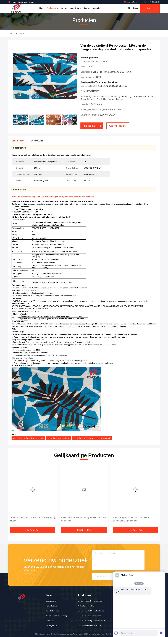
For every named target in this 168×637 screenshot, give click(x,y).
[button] (13, 495)
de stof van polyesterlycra (58, 438)
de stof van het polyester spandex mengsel (92, 438)
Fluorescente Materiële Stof (89, 626)
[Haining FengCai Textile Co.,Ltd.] (16, 8)
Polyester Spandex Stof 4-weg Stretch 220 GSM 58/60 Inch (32, 519)
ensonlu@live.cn (133, 2)
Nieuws (86, 8)
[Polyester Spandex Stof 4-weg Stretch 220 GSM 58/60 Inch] (32, 489)
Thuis (10, 33)
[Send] (161, 633)
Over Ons (74, 8)
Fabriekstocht (51, 606)
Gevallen (97, 8)
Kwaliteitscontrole (53, 611)
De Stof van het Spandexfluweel (91, 611)
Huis (41, 8)
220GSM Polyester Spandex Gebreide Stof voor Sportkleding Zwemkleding (135, 519)
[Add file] (116, 633)
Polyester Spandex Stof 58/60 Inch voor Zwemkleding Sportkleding (79, 519)
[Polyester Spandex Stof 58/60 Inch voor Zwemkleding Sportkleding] (84, 489)
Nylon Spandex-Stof (86, 606)
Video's (64, 8)
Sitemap (49, 621)
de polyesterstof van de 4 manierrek (28, 438)
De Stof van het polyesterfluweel (91, 621)
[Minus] (161, 575)
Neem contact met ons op (56, 616)
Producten (51, 8)
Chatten (149, 8)
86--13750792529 (153, 2)
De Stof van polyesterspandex (90, 601)
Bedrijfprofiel (51, 601)
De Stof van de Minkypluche (89, 616)
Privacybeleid (51, 626)
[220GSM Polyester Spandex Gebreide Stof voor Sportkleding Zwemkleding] (135, 489)
